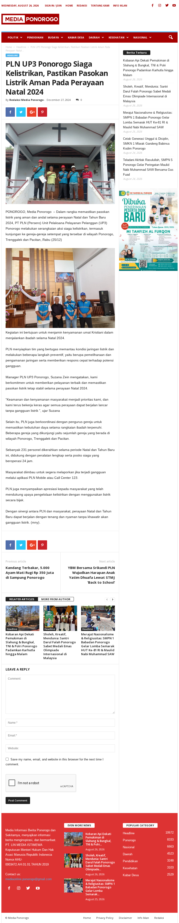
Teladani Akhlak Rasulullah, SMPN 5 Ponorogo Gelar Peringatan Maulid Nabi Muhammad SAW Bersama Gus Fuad (148, 167)
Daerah (94, 37)
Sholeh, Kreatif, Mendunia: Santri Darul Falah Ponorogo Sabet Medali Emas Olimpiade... (100, 862)
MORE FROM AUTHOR (55, 599)
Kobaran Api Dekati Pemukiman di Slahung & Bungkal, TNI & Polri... (98, 839)
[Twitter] (167, 5)
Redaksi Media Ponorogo (26, 100)
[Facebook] (152, 5)
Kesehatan (116, 37)
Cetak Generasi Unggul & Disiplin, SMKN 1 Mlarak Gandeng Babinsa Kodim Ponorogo (146, 143)
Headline (21, 47)
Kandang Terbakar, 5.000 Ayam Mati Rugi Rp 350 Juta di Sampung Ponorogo (30, 572)
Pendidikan (35, 37)
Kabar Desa (76, 37)
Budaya (53, 37)
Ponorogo (129, 840)
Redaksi (82, 5)
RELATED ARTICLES (21, 599)
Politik (13, 37)
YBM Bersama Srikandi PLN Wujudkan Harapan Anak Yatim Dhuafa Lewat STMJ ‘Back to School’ (91, 575)
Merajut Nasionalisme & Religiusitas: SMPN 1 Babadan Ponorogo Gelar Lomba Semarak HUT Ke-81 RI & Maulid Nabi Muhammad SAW (97, 644)
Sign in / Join (53, 5)
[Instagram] (159, 5)
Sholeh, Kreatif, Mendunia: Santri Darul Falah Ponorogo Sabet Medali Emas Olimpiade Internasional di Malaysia (59, 646)
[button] (170, 37)
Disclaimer (125, 918)
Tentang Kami (100, 5)
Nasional (140, 37)
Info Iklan (120, 5)
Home (69, 5)
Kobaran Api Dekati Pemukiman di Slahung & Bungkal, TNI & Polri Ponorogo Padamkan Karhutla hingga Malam (21, 644)
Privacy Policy (105, 918)
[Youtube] (174, 5)
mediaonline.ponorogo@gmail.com (28, 879)
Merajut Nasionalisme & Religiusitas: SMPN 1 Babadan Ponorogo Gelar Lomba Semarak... (100, 887)
